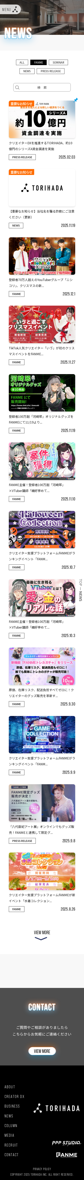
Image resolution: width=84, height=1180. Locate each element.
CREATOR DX (14, 1096)
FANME (38, 62)
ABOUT (9, 1086)
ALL (22, 62)
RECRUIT (11, 1145)
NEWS (27, 71)
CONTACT (11, 1154)
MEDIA (9, 1135)
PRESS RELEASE (51, 71)
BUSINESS (12, 1106)
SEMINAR (58, 62)
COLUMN (10, 1125)
